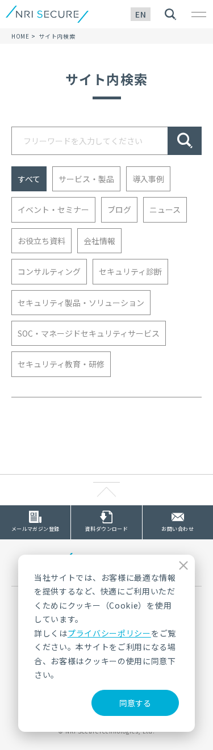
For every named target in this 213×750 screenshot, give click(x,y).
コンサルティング (49, 271)
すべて (29, 179)
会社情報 (99, 240)
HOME (20, 36)
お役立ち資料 (41, 240)
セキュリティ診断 (130, 271)
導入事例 (148, 179)
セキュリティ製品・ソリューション (81, 302)
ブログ (119, 209)
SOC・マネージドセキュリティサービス (89, 333)
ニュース (165, 209)
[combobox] (89, 141)
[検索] (185, 141)
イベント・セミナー (53, 209)
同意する (135, 703)
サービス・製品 (86, 179)
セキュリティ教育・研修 (61, 364)
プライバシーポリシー (109, 633)
